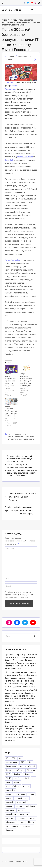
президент (21, 818)
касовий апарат (21, 798)
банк (8, 782)
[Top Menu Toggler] (38, 10)
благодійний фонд (16, 436)
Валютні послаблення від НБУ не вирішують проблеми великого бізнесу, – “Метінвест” (22, 473)
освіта (31, 439)
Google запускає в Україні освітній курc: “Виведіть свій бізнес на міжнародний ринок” (11, 414)
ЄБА (13, 758)
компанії (9, 802)
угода (21, 822)
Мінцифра (31, 770)
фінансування (12, 826)
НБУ (8, 774)
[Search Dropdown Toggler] (32, 10)
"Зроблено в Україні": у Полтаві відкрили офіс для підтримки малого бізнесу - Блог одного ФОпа (21, 657)
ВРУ (22, 762)
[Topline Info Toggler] (2, 2)
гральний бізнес (12, 786)
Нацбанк (17, 774)
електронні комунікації (15, 794)
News (10, 59)
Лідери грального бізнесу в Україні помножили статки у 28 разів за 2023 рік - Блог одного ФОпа (21, 693)
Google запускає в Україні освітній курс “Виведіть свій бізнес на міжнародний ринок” (26, 381)
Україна (18, 778)
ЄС (20, 758)
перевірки (24, 814)
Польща (28, 774)
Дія (29, 762)
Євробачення (11, 762)
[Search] (34, 636)
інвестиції (10, 830)
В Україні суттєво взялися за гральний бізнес (20, 699)
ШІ (34, 778)
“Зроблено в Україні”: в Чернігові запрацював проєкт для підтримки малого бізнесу (20, 684)
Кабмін (9, 770)
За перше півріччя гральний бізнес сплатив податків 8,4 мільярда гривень (19, 458)
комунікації (21, 802)
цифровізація (27, 826)
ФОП (27, 778)
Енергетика (11, 766)
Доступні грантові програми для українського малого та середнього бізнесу (10, 381)
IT (25, 434)
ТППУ (8, 778)
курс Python (13, 439)
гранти (26, 786)
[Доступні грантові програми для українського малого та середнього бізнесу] (11, 369)
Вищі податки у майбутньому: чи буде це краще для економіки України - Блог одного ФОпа (19, 729)
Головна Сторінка (9, 20)
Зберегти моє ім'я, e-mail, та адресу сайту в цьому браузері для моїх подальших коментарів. (19, 594)
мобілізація (30, 806)
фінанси (31, 822)
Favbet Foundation (25, 157)
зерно (8, 798)
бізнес (16, 782)
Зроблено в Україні (27, 766)
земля (31, 794)
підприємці (10, 822)
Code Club (9, 82)
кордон (9, 806)
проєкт (32, 818)
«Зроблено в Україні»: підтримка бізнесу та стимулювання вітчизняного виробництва (21, 666)
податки (9, 818)
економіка (29, 436)
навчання (23, 439)
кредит (19, 806)
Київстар (19, 770)
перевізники (11, 814)
